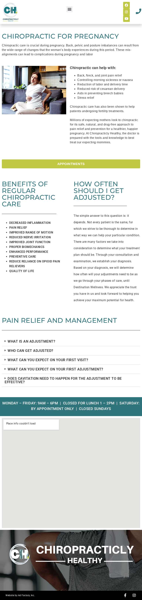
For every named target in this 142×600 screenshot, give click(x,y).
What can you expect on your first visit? (48, 360)
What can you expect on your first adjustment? (55, 369)
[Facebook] (126, 5)
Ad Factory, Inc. (26, 595)
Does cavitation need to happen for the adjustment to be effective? (63, 380)
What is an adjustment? (31, 341)
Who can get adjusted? (30, 351)
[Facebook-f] (125, 595)
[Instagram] (126, 12)
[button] (69, 9)
